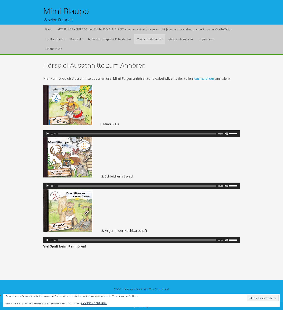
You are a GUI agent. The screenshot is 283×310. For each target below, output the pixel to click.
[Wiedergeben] (47, 133)
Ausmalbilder (204, 78)
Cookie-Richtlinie (94, 303)
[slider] (233, 133)
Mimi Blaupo (66, 11)
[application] (141, 133)
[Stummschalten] (226, 133)
